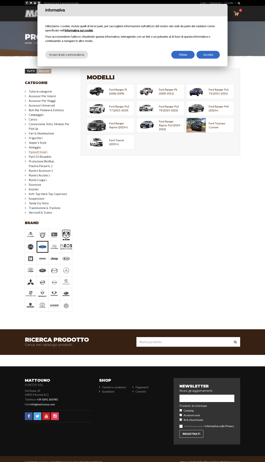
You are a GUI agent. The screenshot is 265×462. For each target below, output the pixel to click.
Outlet (44, 71)
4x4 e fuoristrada (193, 419)
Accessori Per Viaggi (42, 100)
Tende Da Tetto (39, 203)
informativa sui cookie (79, 30)
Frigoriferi (35, 138)
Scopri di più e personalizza (66, 54)
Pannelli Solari (38, 152)
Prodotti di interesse (193, 406)
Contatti (140, 391)
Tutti (31, 71)
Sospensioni (36, 198)
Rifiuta (183, 54)
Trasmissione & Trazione (44, 208)
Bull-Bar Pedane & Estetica (46, 110)
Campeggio (36, 114)
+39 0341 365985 (47, 399)
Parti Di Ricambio (40, 156)
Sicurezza (35, 184)
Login (203, 2)
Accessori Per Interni (42, 96)
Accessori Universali (42, 105)
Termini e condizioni (114, 387)
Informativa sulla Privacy (219, 426)
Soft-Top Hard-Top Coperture (48, 194)
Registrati (215, 2)
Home (28, 43)
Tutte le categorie (40, 91)
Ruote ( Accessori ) (41, 170)
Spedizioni (108, 391)
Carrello (229, 2)
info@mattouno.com (42, 404)
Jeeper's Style (37, 142)
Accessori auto (192, 415)
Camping (189, 410)
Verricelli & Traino (40, 212)
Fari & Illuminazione (41, 133)
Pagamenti (141, 387)
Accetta (208, 54)
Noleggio (35, 147)
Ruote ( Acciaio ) (39, 175)
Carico (33, 119)
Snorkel (33, 189)
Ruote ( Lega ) (38, 180)
